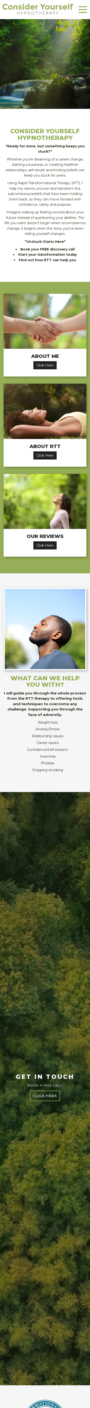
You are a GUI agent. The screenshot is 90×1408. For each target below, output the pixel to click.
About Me (45, 356)
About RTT (45, 446)
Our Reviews (45, 536)
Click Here (45, 365)
